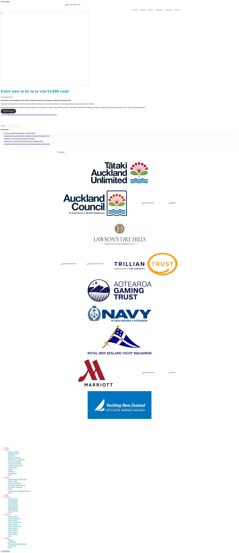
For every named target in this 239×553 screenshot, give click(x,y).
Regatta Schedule (14, 458)
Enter (6, 450)
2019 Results (13, 510)
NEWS (97, 424)
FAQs (10, 469)
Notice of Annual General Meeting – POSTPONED (19, 133)
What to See (12, 481)
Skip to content (5, 1)
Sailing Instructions (15, 465)
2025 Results (13, 501)
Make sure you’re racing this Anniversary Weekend (19, 138)
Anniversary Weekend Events (19, 491)
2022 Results (13, 505)
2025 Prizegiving (14, 522)
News (8, 113)
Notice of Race (13, 452)
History (11, 540)
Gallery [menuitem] (168, 10)
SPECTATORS (89, 424)
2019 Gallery (13, 534)
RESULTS (103, 424)
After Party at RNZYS (16, 460)
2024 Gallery (13, 524)
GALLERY (111, 424)
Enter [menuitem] (135, 10)
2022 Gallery (13, 528)
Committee (12, 542)
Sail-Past (11, 456)
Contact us (12, 546)
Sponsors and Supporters (17, 544)
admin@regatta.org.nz (63, 431)
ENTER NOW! (8, 111)
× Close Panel (5, 551)
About (6, 538)
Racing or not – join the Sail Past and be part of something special (23, 141)
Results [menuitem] (159, 10)
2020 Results (13, 509)
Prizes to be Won (14, 461)
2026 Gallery (13, 516)
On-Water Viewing (15, 487)
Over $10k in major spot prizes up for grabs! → (44, 114)
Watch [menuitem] (143, 10)
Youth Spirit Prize (15, 463)
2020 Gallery (13, 532)
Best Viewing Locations (17, 485)
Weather (11, 471)
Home (6, 448)
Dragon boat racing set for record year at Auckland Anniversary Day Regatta (27, 144)
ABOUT (118, 424)
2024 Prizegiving (14, 526)
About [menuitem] (177, 10)
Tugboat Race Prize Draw (17, 479)
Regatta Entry (13, 454)
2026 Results (13, 499)
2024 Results (13, 503)
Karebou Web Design (69, 441)
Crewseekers (13, 467)
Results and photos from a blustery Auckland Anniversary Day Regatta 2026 (27, 136)
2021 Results (13, 507)
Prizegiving (12, 473)
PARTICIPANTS (79, 424)
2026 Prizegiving (14, 518)
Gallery (7, 514)
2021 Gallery (13, 530)
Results (7, 497)
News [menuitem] (150, 10)
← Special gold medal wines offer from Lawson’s (15, 114)
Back (10, 475)
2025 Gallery (13, 520)
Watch (6, 477)
